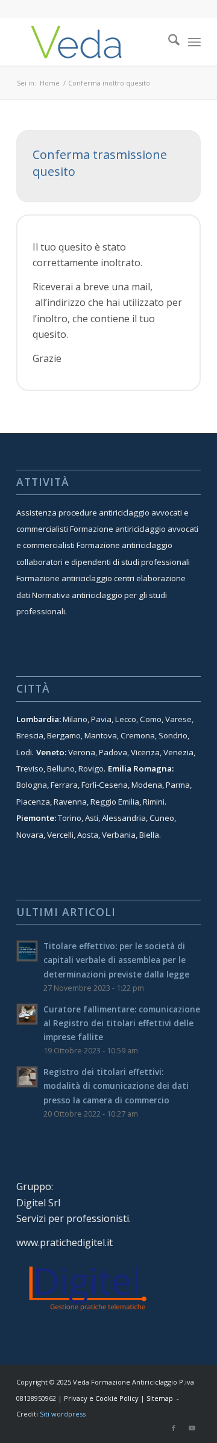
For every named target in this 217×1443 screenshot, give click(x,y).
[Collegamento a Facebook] (174, 1428)
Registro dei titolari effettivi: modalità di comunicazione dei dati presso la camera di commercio (116, 1085)
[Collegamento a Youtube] (192, 1428)
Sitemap (159, 1398)
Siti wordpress (63, 1413)
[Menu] (194, 41)
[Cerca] (168, 41)
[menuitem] (168, 41)
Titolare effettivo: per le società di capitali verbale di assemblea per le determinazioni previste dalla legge (116, 959)
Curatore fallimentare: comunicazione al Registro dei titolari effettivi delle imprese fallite (121, 1023)
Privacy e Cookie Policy (101, 1398)
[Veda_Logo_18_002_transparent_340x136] (90, 41)
